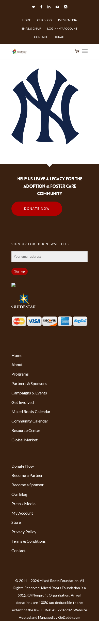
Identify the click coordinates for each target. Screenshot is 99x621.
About (17, 364)
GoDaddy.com (69, 617)
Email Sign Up (31, 28)
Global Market (24, 439)
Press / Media (67, 20)
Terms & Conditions (28, 541)
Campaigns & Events (29, 392)
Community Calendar (29, 420)
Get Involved (22, 402)
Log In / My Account (62, 28)
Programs (20, 373)
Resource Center (25, 430)
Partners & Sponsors (29, 383)
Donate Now (37, 208)
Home (26, 20)
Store (16, 522)
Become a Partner (27, 475)
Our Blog (44, 20)
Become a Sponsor (27, 484)
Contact (40, 37)
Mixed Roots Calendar (31, 411)
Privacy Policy (23, 531)
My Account (22, 513)
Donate (59, 37)
